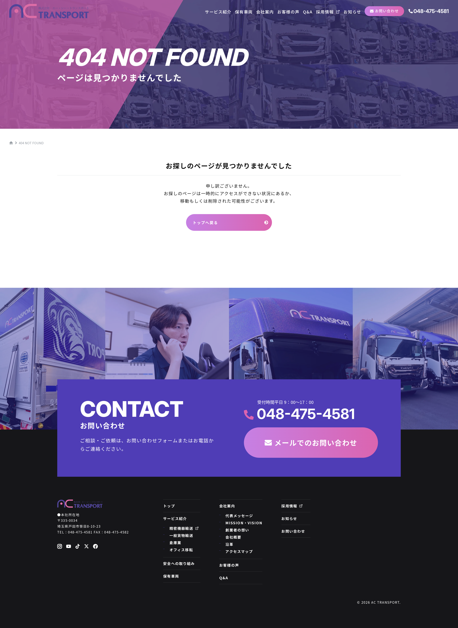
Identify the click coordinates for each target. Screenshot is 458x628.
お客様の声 (288, 12)
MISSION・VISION (243, 522)
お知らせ (352, 12)
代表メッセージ (239, 515)
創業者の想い (237, 530)
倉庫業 (175, 542)
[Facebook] (95, 547)
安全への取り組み (179, 563)
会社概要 (233, 537)
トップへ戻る (205, 222)
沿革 (229, 544)
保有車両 (244, 12)
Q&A (308, 12)
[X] (86, 547)
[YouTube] (68, 547)
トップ (169, 505)
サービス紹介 (218, 12)
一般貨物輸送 (181, 535)
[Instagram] (59, 547)
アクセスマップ (239, 551)
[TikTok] (77, 547)
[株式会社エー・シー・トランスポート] (49, 11)
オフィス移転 (181, 549)
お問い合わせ (387, 10)
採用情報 (325, 12)
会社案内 (265, 12)
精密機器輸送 (181, 528)
